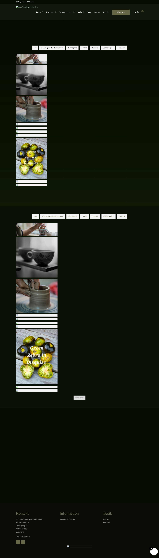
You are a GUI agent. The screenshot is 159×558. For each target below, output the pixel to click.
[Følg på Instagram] (23, 542)
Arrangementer (65, 12)
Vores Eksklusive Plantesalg (34, 470)
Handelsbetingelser (67, 519)
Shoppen (121, 12)
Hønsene (49, 12)
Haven (38, 12)
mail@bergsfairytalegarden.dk (29, 519)
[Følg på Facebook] (18, 542)
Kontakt (106, 12)
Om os (97, 12)
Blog (89, 12)
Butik (80, 12)
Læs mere (23, 483)
